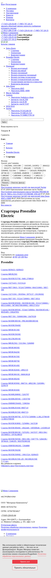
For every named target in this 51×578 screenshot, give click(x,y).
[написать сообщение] (4, 42)
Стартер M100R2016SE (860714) (14, 408)
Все (26, 257)
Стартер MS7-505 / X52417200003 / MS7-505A (20, 299)
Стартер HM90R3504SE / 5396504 (15, 403)
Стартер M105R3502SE (11, 450)
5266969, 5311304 (8, 171)
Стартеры (15, 50)
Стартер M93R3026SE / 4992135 (14, 370)
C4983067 (5, 175)
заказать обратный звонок (12, 26)
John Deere (10, 86)
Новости (9, 15)
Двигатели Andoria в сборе (22, 97)
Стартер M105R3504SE (11, 325)
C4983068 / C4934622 (22, 175)
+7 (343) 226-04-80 (8, 24)
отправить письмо (8, 28)
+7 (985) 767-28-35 (24, 24)
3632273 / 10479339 (12, 168)
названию (19, 255)
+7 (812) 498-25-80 (8, 30)
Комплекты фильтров (20, 84)
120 (19, 257)
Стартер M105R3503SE (11, 334)
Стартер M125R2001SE (11, 339)
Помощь (9, 17)
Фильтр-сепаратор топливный (23, 75)
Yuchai (8, 108)
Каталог (9, 148)
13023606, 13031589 (12, 166)
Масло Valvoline (12, 93)
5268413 (22, 171)
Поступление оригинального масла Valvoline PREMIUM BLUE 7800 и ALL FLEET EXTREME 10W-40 (25, 193)
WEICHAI (10, 106)
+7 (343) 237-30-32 (8, 39)
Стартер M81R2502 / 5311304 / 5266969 (17, 343)
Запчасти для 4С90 (19, 102)
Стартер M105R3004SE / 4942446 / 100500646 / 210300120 (25, 428)
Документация (12, 13)
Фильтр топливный (19, 73)
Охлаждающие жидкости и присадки (26, 82)
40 (14, 257)
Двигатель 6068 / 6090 (20, 91)
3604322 (46, 166)
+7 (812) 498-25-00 (8, 35)
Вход (3, 4)
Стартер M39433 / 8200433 (12, 270)
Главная (9, 143)
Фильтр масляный (18, 71)
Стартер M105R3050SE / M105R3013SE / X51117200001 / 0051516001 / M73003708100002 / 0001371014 (25, 304)
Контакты (10, 20)
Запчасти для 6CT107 (20, 104)
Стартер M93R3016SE (10, 390)
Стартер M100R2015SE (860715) (14, 412)
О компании (11, 8)
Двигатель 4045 (17, 88)
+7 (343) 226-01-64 (24, 30)
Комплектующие (18, 55)
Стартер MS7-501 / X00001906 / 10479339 (18, 316)
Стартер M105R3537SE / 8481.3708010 (17, 279)
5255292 (37, 168)
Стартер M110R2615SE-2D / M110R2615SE (19, 459)
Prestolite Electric (13, 57)
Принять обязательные (25, 568)
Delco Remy (11, 48)
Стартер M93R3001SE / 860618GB (15, 374)
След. (6, 461)
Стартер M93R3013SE (10, 330)
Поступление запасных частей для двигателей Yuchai (23, 187)
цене (26, 255)
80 (16, 257)
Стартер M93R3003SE (10, 348)
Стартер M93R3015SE (10, 357)
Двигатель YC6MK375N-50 (22, 115)
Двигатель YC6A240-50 (21, 111)
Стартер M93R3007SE (10, 361)
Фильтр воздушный (19, 68)
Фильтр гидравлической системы (25, 79)
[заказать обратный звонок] (2, 42)
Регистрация (11, 4)
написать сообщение (32, 26)
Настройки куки (8, 497)
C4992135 (38, 175)
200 (22, 257)
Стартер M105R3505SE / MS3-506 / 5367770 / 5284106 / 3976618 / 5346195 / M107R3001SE (24, 440)
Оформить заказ (7, 466)
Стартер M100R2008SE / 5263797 (15, 394)
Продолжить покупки (24, 466)
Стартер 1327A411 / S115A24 (13, 283)
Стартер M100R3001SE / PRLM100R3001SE (19, 321)
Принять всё (25, 562)
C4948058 (36, 173)
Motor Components (27, 237)
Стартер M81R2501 (9, 274)
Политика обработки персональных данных (19, 527)
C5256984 (17, 178)
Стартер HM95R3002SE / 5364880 (15, 446)
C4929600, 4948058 (21, 173)
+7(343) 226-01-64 (8, 515)
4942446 (27, 168)
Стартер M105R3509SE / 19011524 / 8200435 (19, 455)
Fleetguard (10, 66)
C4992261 (5, 178)
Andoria (9, 95)
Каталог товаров (8, 44)
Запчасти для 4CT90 (19, 99)
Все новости (6, 205)
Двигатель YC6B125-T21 (21, 113)
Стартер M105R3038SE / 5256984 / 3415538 (19, 423)
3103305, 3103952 (31, 166)
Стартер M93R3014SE (10, 365)
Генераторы (16, 53)
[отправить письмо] (7, 42)
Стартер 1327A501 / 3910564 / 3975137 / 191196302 (22, 294)
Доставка (10, 11)
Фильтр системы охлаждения (23, 77)
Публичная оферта (9, 525)
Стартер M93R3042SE (10, 352)
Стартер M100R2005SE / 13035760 (15, 399)
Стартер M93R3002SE (10, 379)
